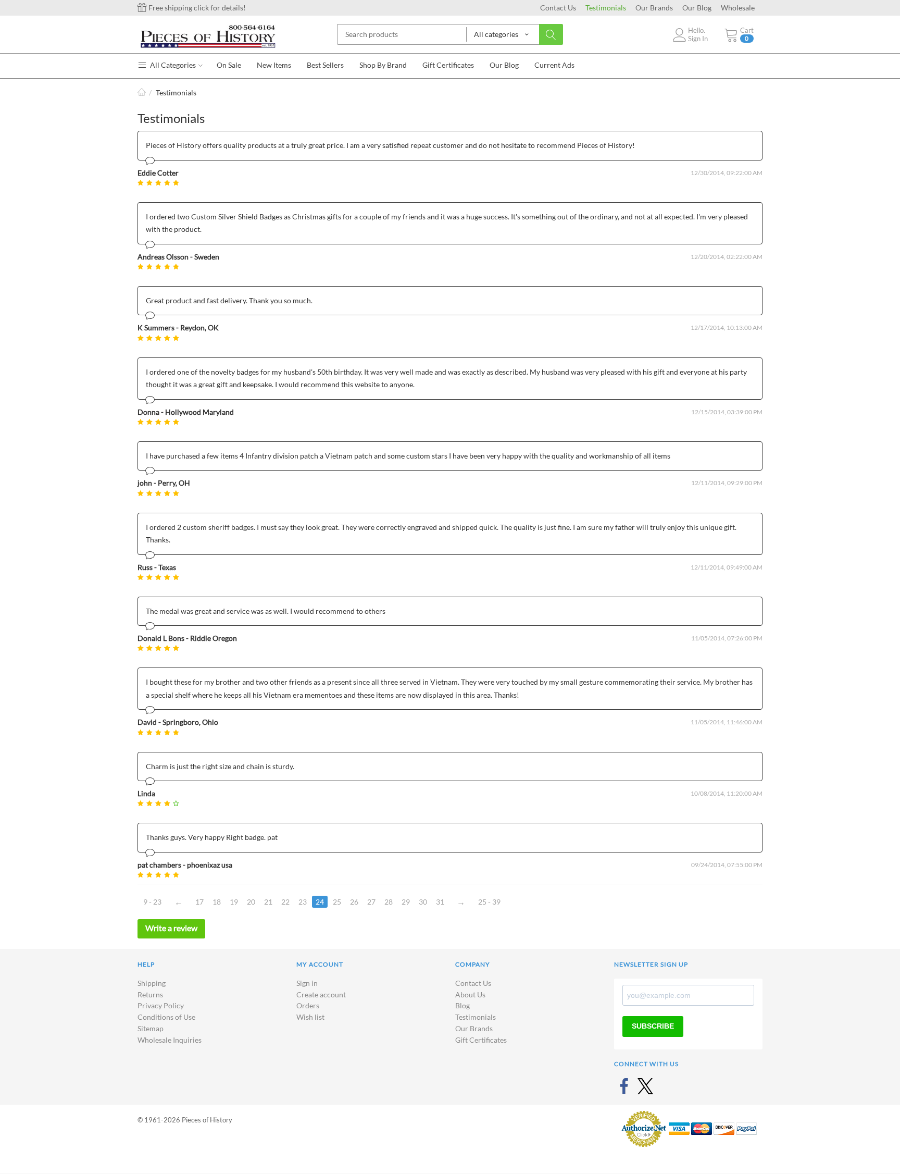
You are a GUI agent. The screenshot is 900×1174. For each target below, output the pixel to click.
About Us (470, 994)
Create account (321, 994)
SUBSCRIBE (653, 1026)
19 (234, 901)
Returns (150, 994)
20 (251, 901)
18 (217, 901)
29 (406, 901)
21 (268, 901)
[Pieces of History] (208, 35)
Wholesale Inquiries (170, 1039)
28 (388, 901)
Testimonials (605, 7)
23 (302, 901)
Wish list (310, 1016)
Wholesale (738, 7)
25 (337, 901)
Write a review (171, 928)
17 (199, 901)
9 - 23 (152, 901)
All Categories (172, 64)
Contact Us (558, 7)
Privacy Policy (161, 1005)
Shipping (152, 983)
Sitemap (151, 1028)
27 (371, 901)
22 (285, 901)
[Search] (551, 34)
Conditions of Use (166, 1016)
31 (440, 901)
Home (142, 92)
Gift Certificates (481, 1039)
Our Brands (654, 7)
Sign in (307, 983)
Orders (307, 1005)
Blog (462, 1005)
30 (423, 901)
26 (354, 901)
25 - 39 (489, 901)
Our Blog (696, 7)
